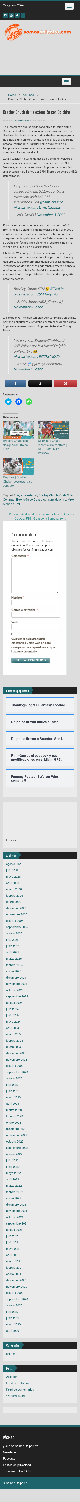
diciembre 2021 (16, 1204)
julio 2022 (12, 1160)
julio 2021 (12, 1236)
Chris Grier (66, 495)
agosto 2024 (14, 1003)
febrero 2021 (14, 1267)
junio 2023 (13, 1091)
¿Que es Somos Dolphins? (20, 1446)
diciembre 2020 (16, 1280)
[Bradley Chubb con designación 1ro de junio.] (18, 430)
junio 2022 (13, 1166)
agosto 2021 (14, 1230)
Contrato (8, 499)
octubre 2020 (14, 1293)
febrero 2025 (14, 965)
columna (28, 95)
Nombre (17, 597)
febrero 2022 (14, 1192)
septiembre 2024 (17, 996)
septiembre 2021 (17, 1223)
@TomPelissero (51, 202)
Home (12, 95)
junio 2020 (13, 1318)
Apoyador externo (25, 495)
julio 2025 (12, 939)
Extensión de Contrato (30, 499)
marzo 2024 (14, 1034)
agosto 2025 (14, 933)
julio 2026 (12, 870)
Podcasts (9, 1458)
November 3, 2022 (50, 215)
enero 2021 (13, 1274)
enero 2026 (13, 902)
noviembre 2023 (16, 1059)
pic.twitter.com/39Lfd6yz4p (35, 294)
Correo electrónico (24, 609)
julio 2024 (12, 1009)
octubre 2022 (14, 1141)
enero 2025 (13, 971)
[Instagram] (5, 15)
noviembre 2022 (16, 1135)
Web (14, 622)
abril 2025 (12, 952)
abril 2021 (12, 1255)
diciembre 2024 (16, 977)
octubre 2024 (14, 990)
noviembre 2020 (16, 1286)
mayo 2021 (13, 1248)
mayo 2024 (13, 1021)
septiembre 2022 (17, 1148)
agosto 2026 (14, 864)
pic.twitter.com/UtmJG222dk (37, 207)
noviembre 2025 (16, 914)
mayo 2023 (13, 1097)
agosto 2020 (14, 1305)
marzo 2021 (14, 1261)
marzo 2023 (14, 1110)
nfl (18, 504)
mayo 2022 (13, 1173)
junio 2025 (13, 946)
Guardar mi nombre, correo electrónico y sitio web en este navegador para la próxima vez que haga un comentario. (33, 645)
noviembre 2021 (16, 1211)
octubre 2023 (14, 1066)
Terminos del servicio (17, 1471)
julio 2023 (12, 1085)
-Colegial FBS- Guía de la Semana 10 (40, 518)
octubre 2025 (14, 921)
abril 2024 (12, 1028)
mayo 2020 (13, 1324)
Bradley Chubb (48, 495)
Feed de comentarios (20, 1389)
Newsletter (10, 1452)
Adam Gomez (21, 120)
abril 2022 (12, 1179)
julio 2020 (12, 1312)
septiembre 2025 (17, 927)
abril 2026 (12, 883)
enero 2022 (13, 1198)
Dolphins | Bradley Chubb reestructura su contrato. (17, 481)
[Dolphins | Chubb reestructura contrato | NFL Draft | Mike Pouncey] (53, 430)
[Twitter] (17, 15)
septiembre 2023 (17, 1072)
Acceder (11, 1377)
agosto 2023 (14, 1078)
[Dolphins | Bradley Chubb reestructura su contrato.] (18, 466)
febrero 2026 (14, 895)
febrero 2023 (14, 1116)
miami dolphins (56, 499)
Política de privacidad (17, 1465)
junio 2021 (13, 1242)
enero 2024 (13, 1047)
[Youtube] (11, 15)
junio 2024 (13, 1015)
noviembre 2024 (16, 984)
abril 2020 (12, 1330)
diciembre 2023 (16, 1053)
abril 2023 (12, 1103)
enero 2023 (13, 1122)
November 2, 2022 (28, 369)
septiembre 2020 (17, 1299)
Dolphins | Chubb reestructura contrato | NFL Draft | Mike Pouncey (52, 447)
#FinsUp (56, 289)
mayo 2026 (13, 876)
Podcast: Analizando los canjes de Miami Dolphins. (40, 514)
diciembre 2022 (16, 1129)
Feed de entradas (17, 1383)
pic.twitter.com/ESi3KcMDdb (36, 356)
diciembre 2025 (16, 908)
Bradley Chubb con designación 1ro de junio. (15, 445)
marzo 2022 (14, 1185)
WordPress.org (16, 1396)
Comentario (20, 555)
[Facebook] (23, 15)
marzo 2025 (14, 958)
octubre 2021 (14, 1217)
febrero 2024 (14, 1040)
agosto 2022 (14, 1154)
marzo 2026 (14, 889)
